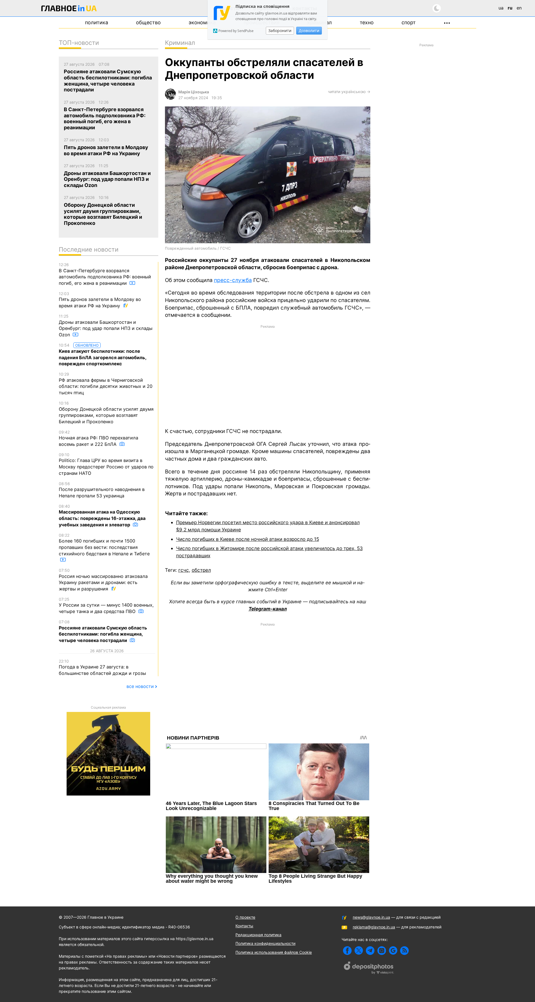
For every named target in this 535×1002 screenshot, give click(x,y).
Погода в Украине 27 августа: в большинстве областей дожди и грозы (102, 667)
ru (510, 8)
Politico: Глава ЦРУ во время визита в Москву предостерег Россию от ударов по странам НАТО (106, 464)
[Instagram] (381, 950)
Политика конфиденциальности (265, 943)
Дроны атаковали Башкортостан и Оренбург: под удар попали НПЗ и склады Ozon (105, 325)
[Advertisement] (267, 375)
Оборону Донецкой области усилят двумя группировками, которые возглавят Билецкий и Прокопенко (106, 412)
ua (501, 8)
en (519, 8)
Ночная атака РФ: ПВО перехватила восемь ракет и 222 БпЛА (98, 438)
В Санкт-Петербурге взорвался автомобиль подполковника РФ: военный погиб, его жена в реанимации (105, 274)
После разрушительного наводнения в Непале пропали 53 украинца (102, 489)
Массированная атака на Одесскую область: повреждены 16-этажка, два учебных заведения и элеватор (102, 515)
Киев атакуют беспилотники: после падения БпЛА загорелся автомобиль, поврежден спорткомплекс (102, 355)
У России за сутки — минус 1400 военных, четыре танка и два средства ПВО (106, 605)
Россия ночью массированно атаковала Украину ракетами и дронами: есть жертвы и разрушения (103, 580)
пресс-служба (233, 280)
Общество (148, 22)
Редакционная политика (258, 934)
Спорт (409, 22)
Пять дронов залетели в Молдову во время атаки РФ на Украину (100, 299)
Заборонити (279, 30)
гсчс (183, 570)
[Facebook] (347, 950)
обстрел (201, 570)
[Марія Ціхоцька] (170, 98)
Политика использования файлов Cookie (273, 952)
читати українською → (349, 91)
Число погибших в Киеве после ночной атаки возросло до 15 (247, 539)
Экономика (202, 22)
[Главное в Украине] (69, 9)
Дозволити (309, 30)
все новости (140, 686)
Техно (367, 22)
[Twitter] (358, 950)
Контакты (244, 925)
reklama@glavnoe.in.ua (374, 927)
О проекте (245, 917)
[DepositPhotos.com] (369, 969)
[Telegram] (370, 950)
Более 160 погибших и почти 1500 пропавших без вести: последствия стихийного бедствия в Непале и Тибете (104, 544)
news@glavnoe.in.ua (371, 917)
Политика (96, 22)
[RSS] (404, 950)
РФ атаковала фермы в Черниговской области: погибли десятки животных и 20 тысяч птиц (105, 383)
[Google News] (393, 950)
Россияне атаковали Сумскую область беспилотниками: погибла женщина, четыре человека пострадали (103, 631)
